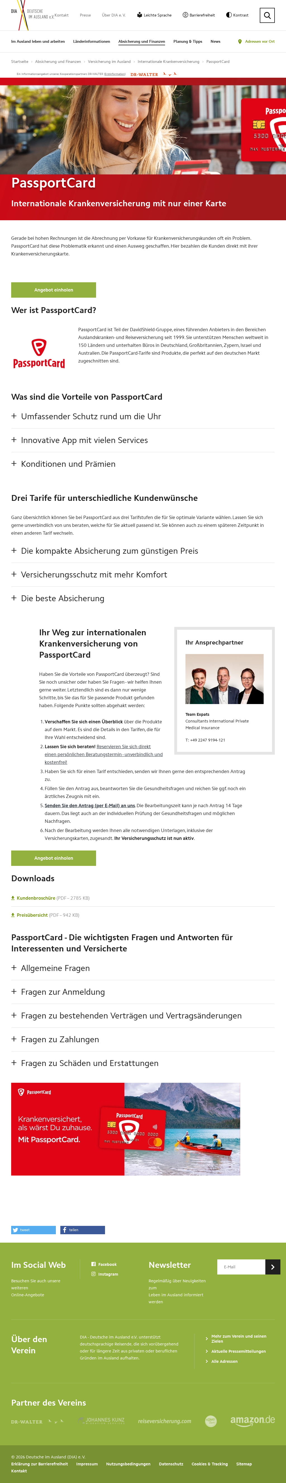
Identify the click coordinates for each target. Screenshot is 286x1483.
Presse (85, 15)
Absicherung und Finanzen (141, 41)
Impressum (87, 1464)
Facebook (107, 1264)
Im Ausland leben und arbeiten (38, 41)
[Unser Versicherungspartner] (154, 74)
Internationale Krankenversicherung (168, 61)
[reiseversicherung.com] (171, 1421)
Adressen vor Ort (260, 41)
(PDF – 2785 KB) (53, 898)
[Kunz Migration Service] (108, 1421)
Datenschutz (171, 1464)
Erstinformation (115, 74)
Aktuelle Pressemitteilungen (238, 1351)
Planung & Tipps (187, 41)
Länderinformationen (91, 41)
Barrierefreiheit (202, 15)
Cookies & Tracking (210, 1464)
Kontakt (61, 15)
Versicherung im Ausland (109, 61)
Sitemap (244, 1464)
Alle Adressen (224, 1361)
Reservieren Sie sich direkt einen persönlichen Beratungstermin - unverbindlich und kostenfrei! (104, 754)
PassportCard (218, 61)
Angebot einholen (53, 290)
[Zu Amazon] (253, 1421)
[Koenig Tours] (218, 1421)
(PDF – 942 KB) (48, 915)
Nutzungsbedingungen (128, 1464)
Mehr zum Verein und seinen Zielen (238, 1339)
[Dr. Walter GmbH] (44, 1421)
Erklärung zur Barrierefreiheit (39, 1464)
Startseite (19, 61)
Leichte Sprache (157, 15)
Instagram (107, 1274)
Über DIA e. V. (114, 15)
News (215, 41)
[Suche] (267, 15)
